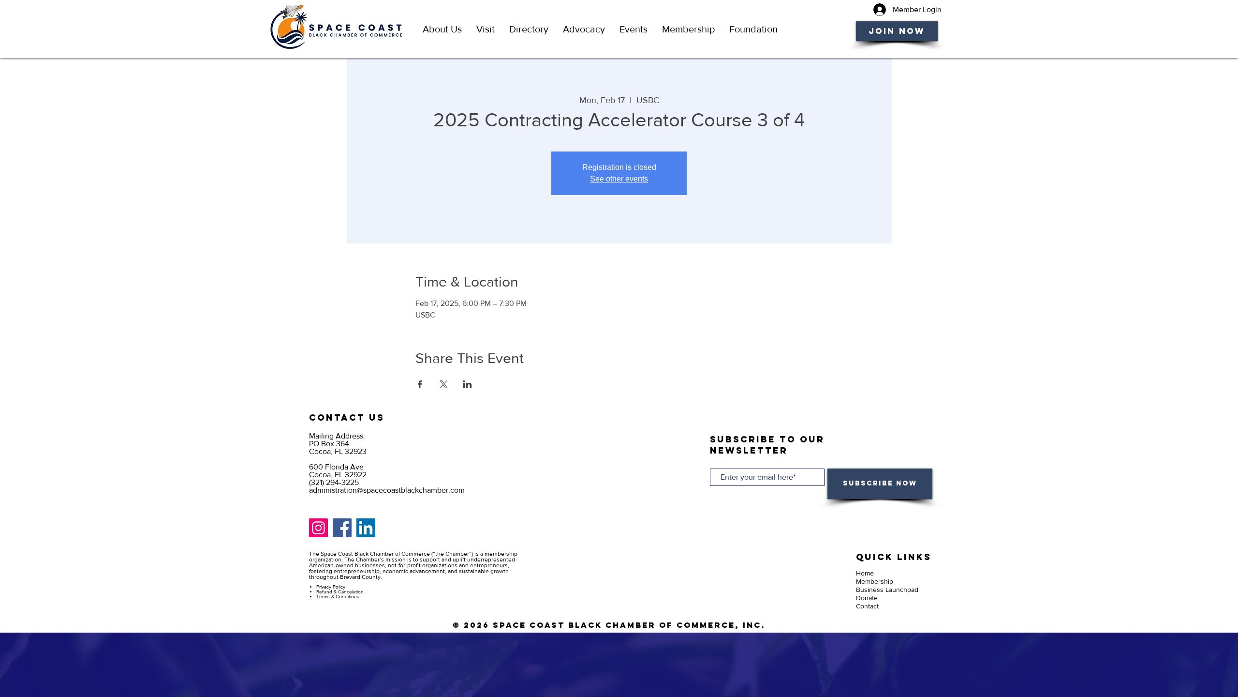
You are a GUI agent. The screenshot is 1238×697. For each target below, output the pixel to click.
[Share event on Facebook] (420, 384)
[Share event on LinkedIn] (467, 384)
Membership (874, 581)
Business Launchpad (887, 589)
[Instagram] (318, 527)
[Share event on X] (443, 384)
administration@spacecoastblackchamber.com (387, 490)
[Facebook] (342, 527)
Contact (867, 606)
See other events (619, 179)
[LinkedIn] (365, 527)
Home (865, 573)
